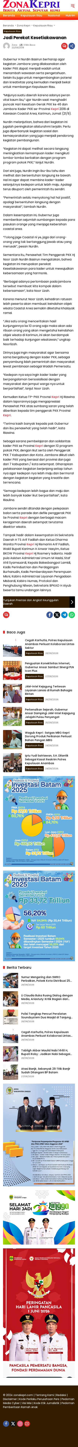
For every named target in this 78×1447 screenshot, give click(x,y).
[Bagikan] (72, 46)
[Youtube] (27, 1424)
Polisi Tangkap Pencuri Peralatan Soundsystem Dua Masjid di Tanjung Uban (46, 1015)
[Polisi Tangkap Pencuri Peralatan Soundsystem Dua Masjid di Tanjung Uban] (10, 1017)
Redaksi (61, 1395)
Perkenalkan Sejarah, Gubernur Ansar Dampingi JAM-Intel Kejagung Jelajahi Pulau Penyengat (50, 713)
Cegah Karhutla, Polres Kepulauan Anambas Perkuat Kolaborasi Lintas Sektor (49, 644)
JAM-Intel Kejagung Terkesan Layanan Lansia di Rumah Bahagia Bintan (48, 690)
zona (14, 45)
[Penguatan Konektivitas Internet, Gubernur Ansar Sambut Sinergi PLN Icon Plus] (12, 670)
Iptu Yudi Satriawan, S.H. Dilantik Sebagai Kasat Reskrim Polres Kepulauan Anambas (46, 759)
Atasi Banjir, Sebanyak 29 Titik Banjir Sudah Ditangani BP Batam (45, 1070)
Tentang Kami (44, 1395)
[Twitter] (57, 615)
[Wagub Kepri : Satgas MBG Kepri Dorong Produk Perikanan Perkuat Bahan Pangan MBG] (12, 739)
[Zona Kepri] (31, 5)
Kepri (55, 109)
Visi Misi (27, 1403)
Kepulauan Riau (12, 31)
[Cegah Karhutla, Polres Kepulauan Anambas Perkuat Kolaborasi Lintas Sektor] (12, 647)
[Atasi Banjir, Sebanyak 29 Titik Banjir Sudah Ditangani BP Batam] (10, 1072)
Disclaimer (10, 1399)
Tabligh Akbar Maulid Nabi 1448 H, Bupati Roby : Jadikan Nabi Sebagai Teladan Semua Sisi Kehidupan (45, 1052)
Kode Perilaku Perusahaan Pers (39, 1399)
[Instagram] (20, 1424)
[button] (72, 5)
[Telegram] (64, 615)
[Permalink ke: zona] (7, 46)
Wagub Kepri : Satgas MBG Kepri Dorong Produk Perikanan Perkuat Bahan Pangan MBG (48, 736)
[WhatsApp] (72, 615)
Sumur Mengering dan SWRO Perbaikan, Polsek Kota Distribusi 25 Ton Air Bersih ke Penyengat (45, 979)
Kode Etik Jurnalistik (46, 1403)
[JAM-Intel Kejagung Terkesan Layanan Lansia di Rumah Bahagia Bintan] (12, 693)
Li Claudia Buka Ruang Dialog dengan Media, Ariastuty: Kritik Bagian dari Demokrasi (47, 997)
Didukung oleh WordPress (20, 1437)
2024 (9, 1395)
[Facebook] (49, 615)
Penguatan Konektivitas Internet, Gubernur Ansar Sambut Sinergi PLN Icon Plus (49, 667)
